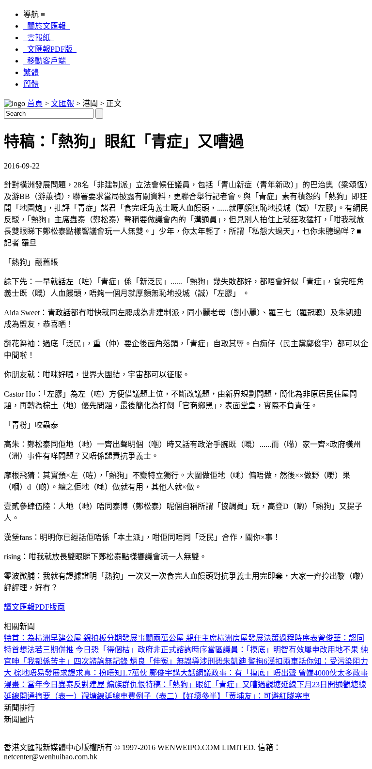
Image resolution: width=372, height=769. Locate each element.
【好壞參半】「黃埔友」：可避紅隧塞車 (246, 696)
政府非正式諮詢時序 (172, 650)
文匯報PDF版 (50, 49)
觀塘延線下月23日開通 (304, 684)
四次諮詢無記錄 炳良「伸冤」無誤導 (137, 661)
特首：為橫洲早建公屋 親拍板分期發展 (71, 638)
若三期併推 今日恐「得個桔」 (86, 650)
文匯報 (62, 103)
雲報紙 (38, 37)
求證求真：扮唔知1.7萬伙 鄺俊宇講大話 (128, 673)
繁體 (31, 72)
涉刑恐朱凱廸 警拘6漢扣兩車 (249, 661)
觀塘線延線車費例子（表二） (131, 696)
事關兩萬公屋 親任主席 (177, 638)
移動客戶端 (46, 61)
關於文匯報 (46, 26)
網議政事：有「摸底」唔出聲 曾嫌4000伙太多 (274, 673)
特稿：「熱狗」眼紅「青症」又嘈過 (205, 684)
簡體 (31, 84)
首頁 (35, 103)
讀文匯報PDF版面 (34, 607)
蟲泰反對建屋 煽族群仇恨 (101, 684)
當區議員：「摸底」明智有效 (255, 650)
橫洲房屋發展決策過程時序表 (267, 638)
